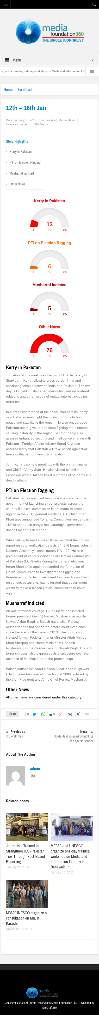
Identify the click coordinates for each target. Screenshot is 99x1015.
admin (35, 768)
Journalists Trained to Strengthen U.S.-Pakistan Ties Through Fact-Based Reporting (25, 853)
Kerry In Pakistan (21, 151)
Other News (17, 184)
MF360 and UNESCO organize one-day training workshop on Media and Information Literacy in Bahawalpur (70, 856)
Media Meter (67, 120)
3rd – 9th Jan (15, 734)
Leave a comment (17, 124)
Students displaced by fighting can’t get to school (73, 737)
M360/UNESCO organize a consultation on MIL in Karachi (26, 918)
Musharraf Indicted (22, 173)
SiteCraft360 (49, 1008)
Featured (25, 89)
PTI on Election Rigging (25, 162)
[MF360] (49, 32)
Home (8, 89)
